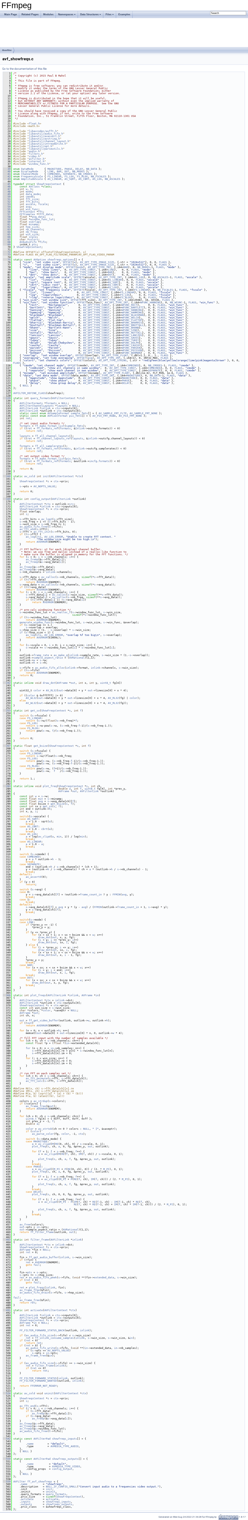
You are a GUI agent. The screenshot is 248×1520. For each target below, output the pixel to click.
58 (7, 216)
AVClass (34, 186)
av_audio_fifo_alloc (50, 667)
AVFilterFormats (31, 403)
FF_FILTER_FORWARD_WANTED (38, 1380)
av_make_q (61, 655)
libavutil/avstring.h (44, 138)
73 (7, 254)
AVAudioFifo (28, 242)
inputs (25, 1501)
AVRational (77, 657)
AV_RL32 (51, 690)
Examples (124, 14)
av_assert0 (33, 876)
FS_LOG (69, 176)
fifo (43, 242)
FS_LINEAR (54, 176)
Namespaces (65, 14)
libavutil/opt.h (40, 146)
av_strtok (45, 1128)
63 (7, 229)
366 (7, 995)
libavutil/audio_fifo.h (46, 133)
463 (7, 1239)
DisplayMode (29, 171)
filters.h (36, 153)
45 (7, 184)
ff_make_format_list (50, 425)
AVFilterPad (42, 1438)
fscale (42, 204)
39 (7, 168)
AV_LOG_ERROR (53, 536)
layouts (62, 405)
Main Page (10, 14)
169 (7, 498)
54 (7, 206)
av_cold (29, 476)
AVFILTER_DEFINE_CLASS (29, 393)
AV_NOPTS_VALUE (44, 486)
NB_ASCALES (112, 179)
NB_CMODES (85, 173)
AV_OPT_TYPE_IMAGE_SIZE (97, 262)
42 (7, 176)
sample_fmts (79, 413)
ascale (30, 204)
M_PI (57, 1169)
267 (7, 745)
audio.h (34, 151)
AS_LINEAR (54, 179)
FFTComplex (27, 214)
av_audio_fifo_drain (34, 1292)
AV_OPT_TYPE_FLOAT (115, 355)
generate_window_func (35, 622)
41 (7, 173)
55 (7, 209)
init (46, 476)
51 (7, 199)
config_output (40, 498)
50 (7, 196)
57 (7, 214)
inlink (46, 408)
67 (7, 239)
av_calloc (48, 577)
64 (7, 231)
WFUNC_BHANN (130, 327)
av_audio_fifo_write (40, 1348)
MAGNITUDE (54, 168)
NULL (26, 385)
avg (28, 206)
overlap (34, 221)
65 (7, 234)
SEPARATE (69, 173)
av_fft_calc (34, 1080)
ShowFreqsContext (49, 184)
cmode (30, 196)
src (71, 504)
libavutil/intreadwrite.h (47, 143)
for (28, 1048)
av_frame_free (36, 1106)
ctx (80, 398)
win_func (32, 209)
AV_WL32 (31, 698)
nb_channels (34, 229)
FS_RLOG (82, 176)
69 (7, 244)
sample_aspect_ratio (48, 657)
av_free (25, 1224)
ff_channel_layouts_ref (54, 438)
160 (7, 476)
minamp (33, 224)
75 (7, 259)
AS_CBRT (83, 179)
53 (7, 204)
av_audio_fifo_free (33, 526)
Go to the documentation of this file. (24, 68)
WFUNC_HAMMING (132, 312)
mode (29, 191)
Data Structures (89, 14)
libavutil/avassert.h (44, 136)
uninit (49, 1393)
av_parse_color (43, 1133)
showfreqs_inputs (64, 1438)
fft (40, 211)
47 (7, 189)
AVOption (40, 259)
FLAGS (163, 262)
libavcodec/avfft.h (43, 131)
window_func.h (39, 163)
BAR (59, 171)
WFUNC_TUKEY (130, 340)
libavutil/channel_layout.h (49, 141)
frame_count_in (91, 894)
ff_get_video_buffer (43, 1020)
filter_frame (39, 1239)
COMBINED (53, 173)
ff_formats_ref (47, 428)
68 (7, 242)
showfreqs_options (60, 259)
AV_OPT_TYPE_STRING (113, 360)
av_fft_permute (36, 1078)
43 (7, 179)
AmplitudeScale (32, 179)
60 (7, 221)
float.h (34, 123)
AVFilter (19, 1481)
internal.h (36, 161)
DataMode (27, 168)
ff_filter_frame (42, 1232)
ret (28, 418)
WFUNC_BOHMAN (131, 352)
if (21, 632)
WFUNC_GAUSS (130, 337)
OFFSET (67, 262)
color (37, 690)
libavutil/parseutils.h (46, 148)
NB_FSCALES (98, 176)
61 (7, 224)
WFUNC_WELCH (130, 317)
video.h (34, 156)
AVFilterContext (63, 398)
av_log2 (46, 519)
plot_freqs (38, 995)
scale (33, 236)
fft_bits (32, 201)
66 (7, 236)
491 (7, 1310)
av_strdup (40, 1101)
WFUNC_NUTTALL (132, 332)
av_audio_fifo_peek (43, 1277)
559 (7, 1481)
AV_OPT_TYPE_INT (99, 267)
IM (80, 1154)
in (97, 995)
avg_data (38, 216)
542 (7, 1438)
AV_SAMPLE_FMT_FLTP (113, 413)
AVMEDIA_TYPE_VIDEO (66, 1466)
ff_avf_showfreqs (39, 1481)
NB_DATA (91, 168)
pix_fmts (75, 415)
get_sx (35, 710)
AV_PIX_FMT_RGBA (104, 415)
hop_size (32, 226)
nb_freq (31, 231)
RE (56, 1143)
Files (108, 14)
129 (7, 398)
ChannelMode (29, 173)
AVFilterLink (29, 408)
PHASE (68, 168)
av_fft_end (27, 529)
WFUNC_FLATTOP (132, 320)
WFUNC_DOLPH (130, 342)
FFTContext (27, 211)
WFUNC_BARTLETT (133, 307)
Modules (48, 14)
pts (34, 244)
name (30, 1443)
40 (7, 171)
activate (36, 1310)
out (73, 682)
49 (7, 194)
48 (7, 191)
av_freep (32, 559)
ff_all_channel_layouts (52, 436)
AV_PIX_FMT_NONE (130, 415)
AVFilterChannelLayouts (37, 405)
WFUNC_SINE (129, 330)
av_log (30, 536)
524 (7, 1393)
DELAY (79, 168)
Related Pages (30, 14)
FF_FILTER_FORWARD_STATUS (38, 1378)
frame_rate (41, 655)
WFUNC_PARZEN (131, 347)
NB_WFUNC (176, 302)
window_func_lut (42, 219)
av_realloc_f (61, 612)
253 (7, 710)
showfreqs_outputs (65, 1458)
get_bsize (40, 745)
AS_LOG (97, 179)
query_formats (40, 398)
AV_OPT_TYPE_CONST (82, 269)
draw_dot (49, 682)
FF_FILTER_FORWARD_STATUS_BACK (42, 1330)
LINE (50, 171)
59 (7, 219)
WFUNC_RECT (129, 304)
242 (7, 682)
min (40, 798)
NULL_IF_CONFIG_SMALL (61, 1486)
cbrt (44, 829)
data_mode (33, 194)
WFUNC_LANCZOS (132, 335)
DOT (67, 171)
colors (33, 239)
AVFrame (62, 682)
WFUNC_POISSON (132, 350)
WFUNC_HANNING (150, 302)
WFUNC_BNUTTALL (133, 325)
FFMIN (116, 894)
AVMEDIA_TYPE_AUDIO (64, 1446)
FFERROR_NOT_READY (43, 1385)
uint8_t (105, 682)
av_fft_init (42, 531)
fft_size (32, 199)
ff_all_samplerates (49, 446)
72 (7, 252)
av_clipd (44, 836)
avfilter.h (36, 158)
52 (7, 201)
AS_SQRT (70, 179)
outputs (26, 1504)
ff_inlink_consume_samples (54, 1337)
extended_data (104, 1277)
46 (7, 186)
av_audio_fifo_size (40, 1335)
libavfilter (7, 50)
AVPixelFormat (57, 415)
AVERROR (42, 541)
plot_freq (50, 786)
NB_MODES (78, 171)
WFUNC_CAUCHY (131, 345)
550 (7, 1458)
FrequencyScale (32, 176)
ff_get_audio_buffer (43, 1257)
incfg (93, 461)
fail (37, 1264)
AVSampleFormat (58, 413)
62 (7, 226)
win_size (32, 234)
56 (7, 211)
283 (7, 786)
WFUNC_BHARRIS (132, 322)
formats (51, 403)
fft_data (46, 214)
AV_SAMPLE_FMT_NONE (144, 413)
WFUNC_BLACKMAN (133, 315)
